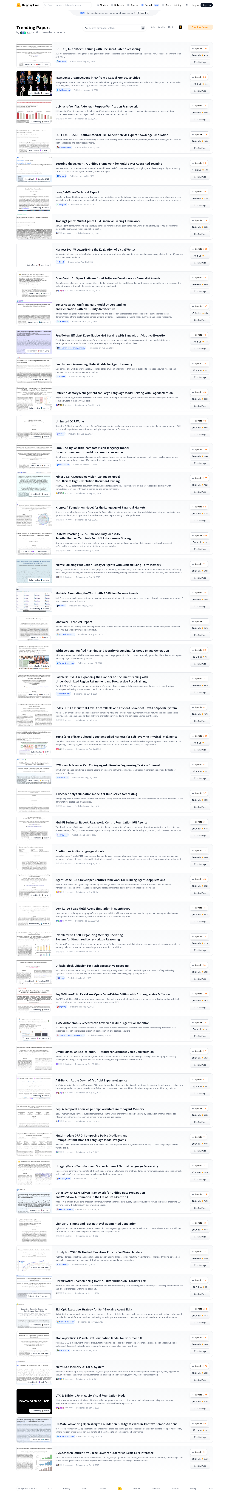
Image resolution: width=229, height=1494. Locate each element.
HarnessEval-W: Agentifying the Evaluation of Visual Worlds (96, 249)
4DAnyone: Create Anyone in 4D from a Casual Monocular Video (98, 77)
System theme (28, 1488)
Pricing (177, 5)
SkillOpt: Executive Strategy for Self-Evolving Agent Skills (94, 1309)
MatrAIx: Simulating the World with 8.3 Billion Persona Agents (97, 593)
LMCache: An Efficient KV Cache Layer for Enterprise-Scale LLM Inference (105, 1453)
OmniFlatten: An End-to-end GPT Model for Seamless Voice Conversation (105, 1052)
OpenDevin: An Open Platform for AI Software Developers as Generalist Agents (108, 278)
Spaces (134, 5)
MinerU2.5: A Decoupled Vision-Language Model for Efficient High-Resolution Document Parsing (88, 479)
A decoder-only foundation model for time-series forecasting (96, 794)
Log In (195, 5)
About (84, 1488)
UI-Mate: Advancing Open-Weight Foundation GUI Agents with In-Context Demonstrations (116, 1424)
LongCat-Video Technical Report (77, 192)
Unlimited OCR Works (70, 421)
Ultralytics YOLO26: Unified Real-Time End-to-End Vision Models (99, 1252)
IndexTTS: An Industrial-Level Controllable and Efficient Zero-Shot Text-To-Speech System (116, 708)
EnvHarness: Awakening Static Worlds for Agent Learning (94, 364)
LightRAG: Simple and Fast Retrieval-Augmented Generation (96, 1223)
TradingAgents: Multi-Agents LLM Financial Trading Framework (98, 221)
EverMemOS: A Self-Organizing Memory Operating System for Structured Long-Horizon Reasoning (89, 937)
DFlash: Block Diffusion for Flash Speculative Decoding (92, 966)
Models (104, 5)
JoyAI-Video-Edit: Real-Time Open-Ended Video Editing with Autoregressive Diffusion (113, 994)
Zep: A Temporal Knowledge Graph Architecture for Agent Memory (100, 1109)
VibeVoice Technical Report (74, 622)
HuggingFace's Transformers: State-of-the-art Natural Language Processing (107, 1166)
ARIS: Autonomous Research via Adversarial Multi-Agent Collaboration (103, 1023)
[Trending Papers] (180, 27)
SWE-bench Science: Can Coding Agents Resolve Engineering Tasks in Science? (108, 765)
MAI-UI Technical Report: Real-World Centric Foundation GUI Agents (101, 822)
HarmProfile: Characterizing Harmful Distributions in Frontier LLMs (101, 1281)
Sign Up (207, 5)
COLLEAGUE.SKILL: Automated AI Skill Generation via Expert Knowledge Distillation (112, 135)
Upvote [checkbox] (201, 48)
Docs (168, 5)
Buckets (151, 5)
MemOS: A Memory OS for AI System (80, 1367)
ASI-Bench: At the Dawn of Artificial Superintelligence (91, 1080)
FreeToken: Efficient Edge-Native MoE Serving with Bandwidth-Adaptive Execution (111, 335)
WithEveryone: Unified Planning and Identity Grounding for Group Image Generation (112, 650)
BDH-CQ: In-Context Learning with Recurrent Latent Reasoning (98, 49)
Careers (102, 1488)
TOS (50, 1488)
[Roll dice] (143, 28)
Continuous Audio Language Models (80, 851)
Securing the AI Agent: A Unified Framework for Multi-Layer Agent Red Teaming (109, 163)
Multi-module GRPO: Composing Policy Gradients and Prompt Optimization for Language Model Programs (91, 1137)
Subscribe (143, 12)
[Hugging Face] (120, 1488)
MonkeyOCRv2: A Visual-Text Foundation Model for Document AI (99, 1338)
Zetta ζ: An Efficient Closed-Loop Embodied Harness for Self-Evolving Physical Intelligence (116, 737)
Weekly (161, 27)
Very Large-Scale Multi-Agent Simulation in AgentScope (93, 908)
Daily (153, 27)
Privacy (66, 1488)
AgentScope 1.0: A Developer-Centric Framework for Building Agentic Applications (110, 880)
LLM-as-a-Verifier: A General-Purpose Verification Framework (97, 106)
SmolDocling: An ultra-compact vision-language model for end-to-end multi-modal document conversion (92, 450)
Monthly (172, 27)
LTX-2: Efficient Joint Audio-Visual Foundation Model (91, 1395)
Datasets (119, 5)
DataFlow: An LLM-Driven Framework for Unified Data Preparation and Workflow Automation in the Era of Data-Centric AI (100, 1195)
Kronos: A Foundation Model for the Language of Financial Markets (101, 507)
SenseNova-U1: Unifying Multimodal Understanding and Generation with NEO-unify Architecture (91, 307)
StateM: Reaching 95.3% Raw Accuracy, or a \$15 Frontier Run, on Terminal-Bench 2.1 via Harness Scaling (93, 536)
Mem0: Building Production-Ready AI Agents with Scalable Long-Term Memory (108, 565)
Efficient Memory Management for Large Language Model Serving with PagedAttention (114, 393)
